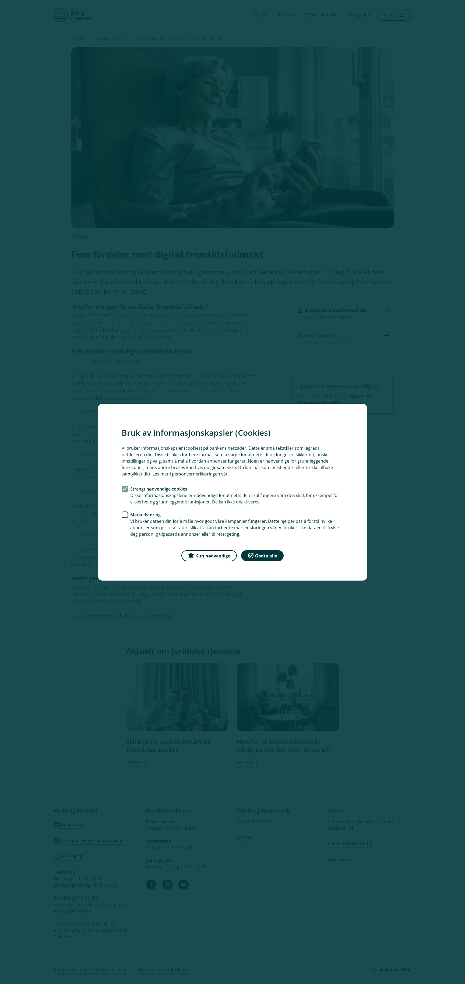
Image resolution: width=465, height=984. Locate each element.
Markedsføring (145, 514)
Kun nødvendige (212, 556)
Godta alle (266, 556)
